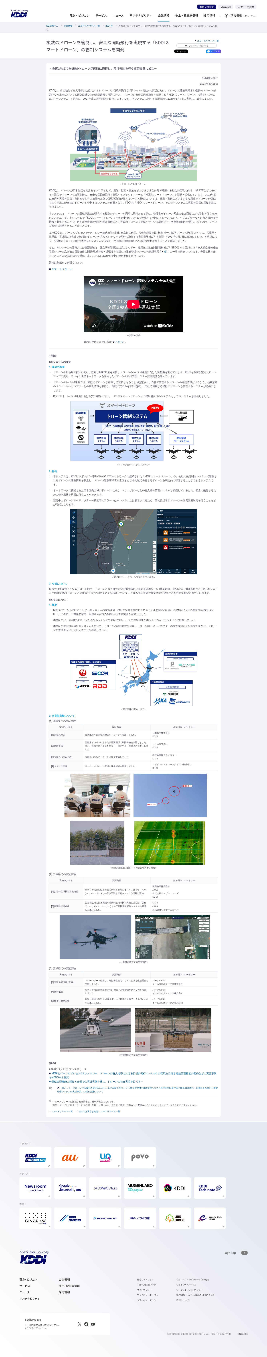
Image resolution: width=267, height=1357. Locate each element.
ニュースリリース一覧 (89, 25)
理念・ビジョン (28, 1279)
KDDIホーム (52, 25)
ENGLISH (227, 6)
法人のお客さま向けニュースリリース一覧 (99, 1111)
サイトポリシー (144, 1289)
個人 (247, 15)
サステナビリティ (29, 1299)
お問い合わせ (207, 6)
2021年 (109, 25)
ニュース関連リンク (146, 1284)
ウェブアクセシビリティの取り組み (192, 1279)
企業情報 (68, 25)
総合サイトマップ (145, 1279)
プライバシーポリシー (147, 1300)
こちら (119, 341)
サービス (24, 1286)
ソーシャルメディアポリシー (189, 1289)
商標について (182, 1300)
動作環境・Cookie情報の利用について (195, 1295)
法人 (253, 15)
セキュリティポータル (186, 1284)
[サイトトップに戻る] (20, 13)
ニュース (24, 1292)
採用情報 (64, 1292)
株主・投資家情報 (69, 1286)
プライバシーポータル (147, 1295)
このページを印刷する (198, 45)
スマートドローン (62, 269)
